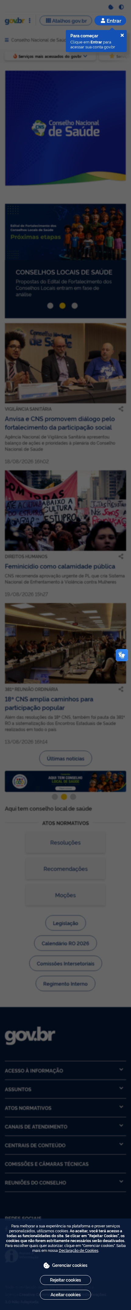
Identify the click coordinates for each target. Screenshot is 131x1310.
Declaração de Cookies (78, 1250)
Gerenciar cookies (69, 1265)
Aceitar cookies (66, 1294)
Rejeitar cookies (65, 1279)
